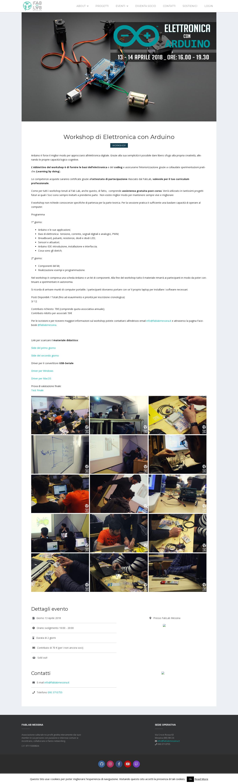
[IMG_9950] (177, 454)
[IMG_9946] (60, 572)
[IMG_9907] (177, 414)
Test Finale (37, 390)
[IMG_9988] (177, 572)
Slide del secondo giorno (45, 355)
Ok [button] (190, 779)
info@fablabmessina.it (158, 320)
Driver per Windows (42, 370)
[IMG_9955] (177, 533)
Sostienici (190, 6)
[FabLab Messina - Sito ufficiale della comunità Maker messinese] (32, 5)
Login (208, 6)
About (81, 6)
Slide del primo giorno (43, 348)
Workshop (119, 145)
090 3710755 (55, 692)
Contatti (169, 6)
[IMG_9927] (60, 493)
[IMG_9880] (60, 533)
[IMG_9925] (119, 533)
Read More (201, 779)
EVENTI (120, 6)
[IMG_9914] (60, 414)
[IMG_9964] (177, 493)
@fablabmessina (47, 325)
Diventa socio (145, 6)
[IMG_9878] (119, 414)
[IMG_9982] (119, 572)
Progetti (102, 6)
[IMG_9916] (119, 493)
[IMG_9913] (60, 454)
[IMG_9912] (119, 454)
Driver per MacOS (41, 378)
